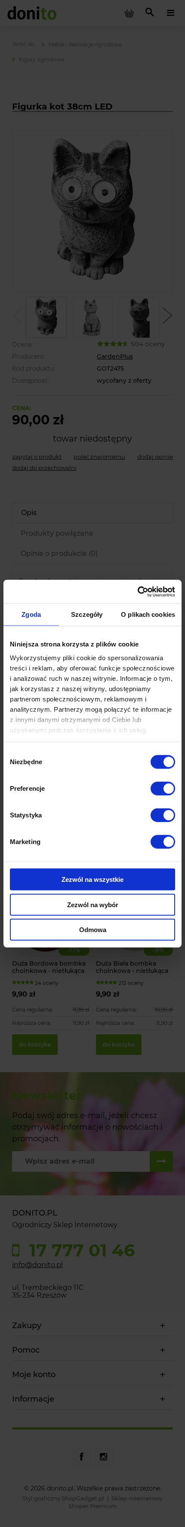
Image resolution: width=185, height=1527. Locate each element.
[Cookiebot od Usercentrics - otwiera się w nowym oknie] (137, 591)
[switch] (163, 789)
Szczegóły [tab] (86, 614)
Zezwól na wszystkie (92, 879)
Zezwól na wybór (92, 904)
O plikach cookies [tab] (148, 614)
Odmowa (92, 929)
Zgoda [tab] (31, 614)
